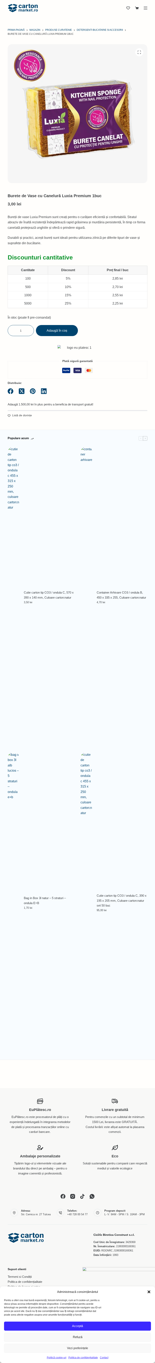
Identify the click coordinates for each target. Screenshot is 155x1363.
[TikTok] (82, 1196)
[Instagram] (72, 1196)
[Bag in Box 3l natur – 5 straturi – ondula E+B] (14, 903)
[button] (149, 1292)
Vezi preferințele (77, 1348)
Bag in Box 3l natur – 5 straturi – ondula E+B (45, 900)
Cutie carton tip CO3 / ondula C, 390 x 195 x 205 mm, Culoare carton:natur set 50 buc (122, 900)
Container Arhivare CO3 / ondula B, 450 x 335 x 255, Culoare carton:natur (121, 595)
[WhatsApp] (92, 1196)
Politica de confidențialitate (83, 1357)
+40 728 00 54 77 (77, 1214)
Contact (104, 1357)
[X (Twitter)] (21, 391)
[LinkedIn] (44, 391)
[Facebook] (10, 391)
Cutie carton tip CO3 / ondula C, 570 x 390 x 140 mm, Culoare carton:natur (49, 595)
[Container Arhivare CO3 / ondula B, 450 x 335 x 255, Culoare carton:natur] (87, 597)
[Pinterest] (33, 391)
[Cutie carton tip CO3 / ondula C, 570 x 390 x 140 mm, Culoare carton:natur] (14, 597)
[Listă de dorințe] (128, 8)
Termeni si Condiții (20, 1276)
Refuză (77, 1337)
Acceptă (77, 1326)
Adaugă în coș (57, 330)
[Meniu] (145, 8)
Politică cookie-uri (56, 1357)
